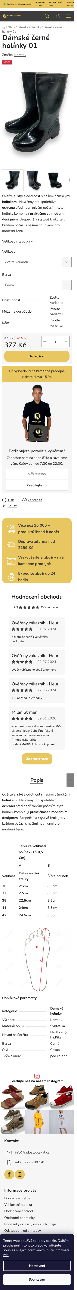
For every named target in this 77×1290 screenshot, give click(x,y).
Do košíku (37, 356)
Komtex (20, 54)
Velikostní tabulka (16, 241)
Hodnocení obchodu (37, 597)
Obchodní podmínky (19, 1217)
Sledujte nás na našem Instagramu (38, 1081)
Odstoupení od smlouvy (22, 1230)
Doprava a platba (17, 1198)
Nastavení (37, 1265)
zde (6, 1255)
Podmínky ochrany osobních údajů (30, 1224)
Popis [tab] (36, 780)
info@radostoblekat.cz (32, 1152)
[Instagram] (20, 1174)
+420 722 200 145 (30, 1162)
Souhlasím (37, 1279)
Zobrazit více (37, 759)
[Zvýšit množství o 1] (66, 341)
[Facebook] (9, 1174)
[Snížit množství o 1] (44, 341)
